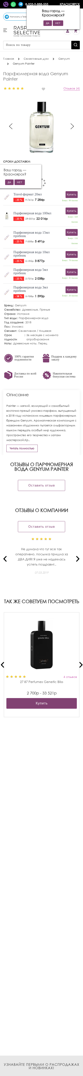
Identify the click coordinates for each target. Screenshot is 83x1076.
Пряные (45, 309)
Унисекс (17, 326)
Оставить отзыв (41, 485)
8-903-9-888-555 (36, 4)
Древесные (30, 309)
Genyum (20, 305)
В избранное (45, 89)
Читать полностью (22, 448)
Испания (23, 314)
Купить (42, 703)
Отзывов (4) (71, 88)
